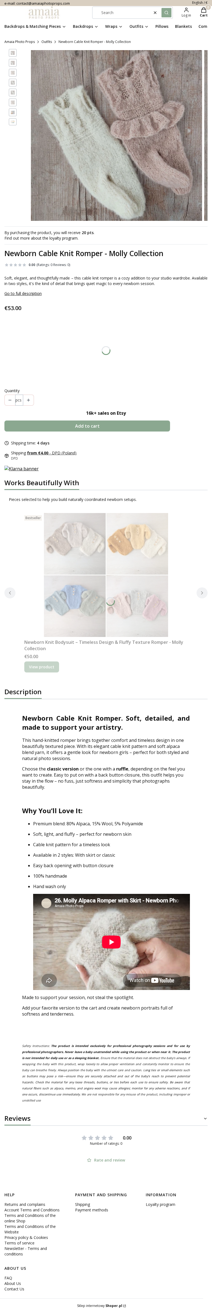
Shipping (82, 1204)
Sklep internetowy (99, 1305)
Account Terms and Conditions (32, 1209)
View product (41, 666)
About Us (12, 1283)
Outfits (46, 41)
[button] (166, 12)
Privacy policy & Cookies (26, 1237)
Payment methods (91, 1209)
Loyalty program (160, 1204)
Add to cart (87, 426)
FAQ (8, 1278)
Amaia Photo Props (19, 41)
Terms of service (19, 1243)
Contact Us (14, 1289)
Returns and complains (24, 1204)
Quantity (12, 390)
